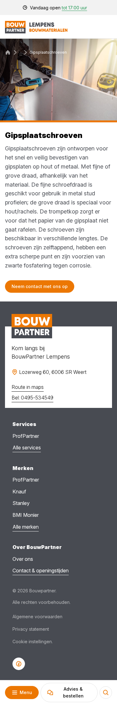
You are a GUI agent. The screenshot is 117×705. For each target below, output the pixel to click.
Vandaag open (58, 7)
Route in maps (28, 387)
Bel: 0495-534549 (32, 397)
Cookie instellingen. (32, 641)
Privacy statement (30, 629)
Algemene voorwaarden (37, 616)
